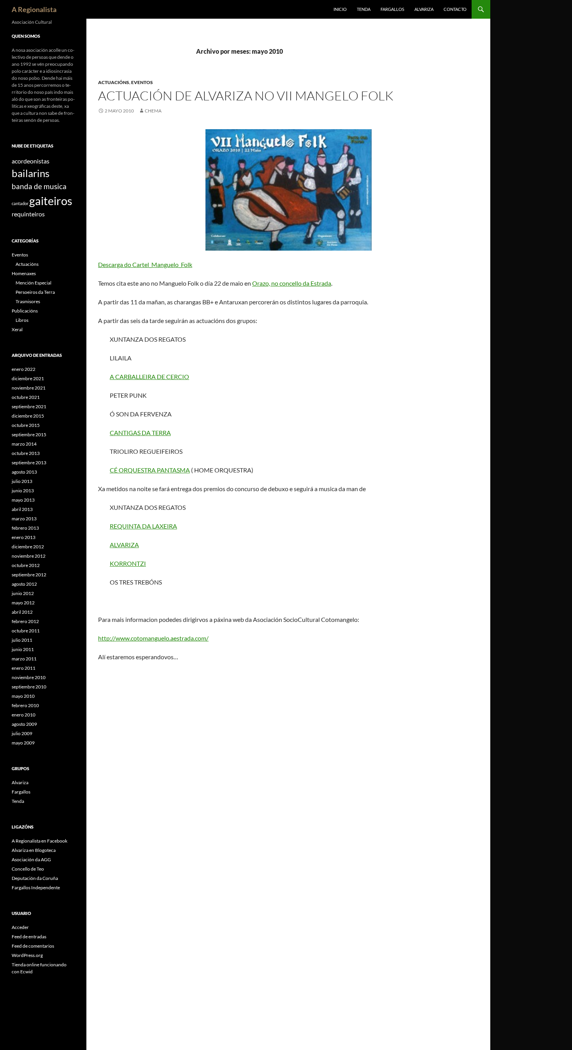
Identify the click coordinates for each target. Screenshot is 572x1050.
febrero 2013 (25, 528)
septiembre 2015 (29, 434)
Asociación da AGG (31, 859)
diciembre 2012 (28, 547)
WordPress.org (27, 955)
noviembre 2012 (29, 556)
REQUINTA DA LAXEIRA (143, 526)
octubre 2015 (26, 425)
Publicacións (25, 311)
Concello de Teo (28, 869)
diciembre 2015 (28, 416)
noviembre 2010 (29, 677)
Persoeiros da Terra (35, 292)
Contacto (455, 9)
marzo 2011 (24, 659)
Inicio (340, 9)
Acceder (20, 927)
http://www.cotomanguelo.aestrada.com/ (153, 638)
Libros (22, 320)
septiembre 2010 (29, 687)
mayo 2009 (23, 743)
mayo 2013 (23, 500)
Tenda (363, 9)
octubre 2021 (26, 397)
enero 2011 (23, 668)
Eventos (142, 82)
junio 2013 (23, 490)
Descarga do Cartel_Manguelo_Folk (145, 264)
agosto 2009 (24, 724)
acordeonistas (30, 161)
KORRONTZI (128, 563)
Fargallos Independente (36, 887)
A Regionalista (34, 9)
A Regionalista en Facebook (39, 841)
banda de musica (39, 186)
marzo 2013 (24, 518)
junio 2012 (23, 593)
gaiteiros (50, 200)
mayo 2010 (23, 696)
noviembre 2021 (29, 388)
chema (153, 111)
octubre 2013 (26, 453)
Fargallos (392, 9)
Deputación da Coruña (35, 878)
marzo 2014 (24, 444)
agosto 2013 (24, 472)
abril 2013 (22, 509)
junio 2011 (23, 649)
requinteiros (28, 214)
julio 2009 (22, 733)
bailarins (30, 173)
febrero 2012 (25, 621)
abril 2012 (22, 612)
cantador (20, 203)
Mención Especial (33, 283)
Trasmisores (28, 301)
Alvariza (423, 9)
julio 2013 (22, 481)
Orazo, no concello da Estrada (291, 283)
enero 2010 (23, 715)
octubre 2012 (26, 565)
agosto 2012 (24, 584)
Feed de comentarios (33, 946)
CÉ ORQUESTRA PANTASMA (150, 470)
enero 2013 (23, 537)
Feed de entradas (29, 936)
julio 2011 (22, 640)
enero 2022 (23, 369)
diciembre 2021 (28, 378)
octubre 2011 (26, 631)
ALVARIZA (124, 544)
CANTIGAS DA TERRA (140, 432)
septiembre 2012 (29, 575)
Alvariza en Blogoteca (34, 850)
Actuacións (113, 82)
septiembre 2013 (29, 462)
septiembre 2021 (29, 406)
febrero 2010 (25, 705)
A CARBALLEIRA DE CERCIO (149, 376)
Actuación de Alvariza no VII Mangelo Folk (245, 96)
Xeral (17, 329)
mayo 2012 (23, 603)
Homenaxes (24, 273)
